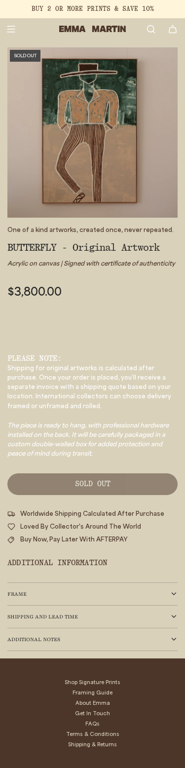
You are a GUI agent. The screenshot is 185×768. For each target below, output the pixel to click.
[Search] (151, 29)
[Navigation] (11, 29)
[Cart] (173, 29)
